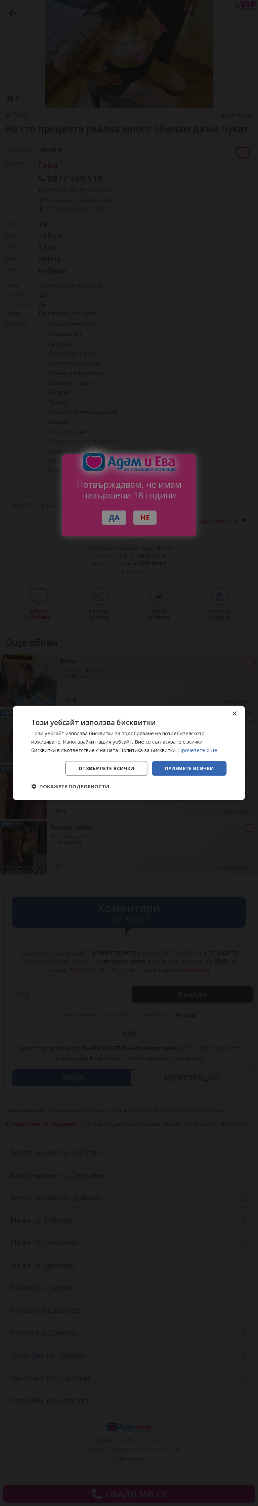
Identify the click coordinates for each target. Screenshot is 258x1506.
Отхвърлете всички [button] (106, 768)
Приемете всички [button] (189, 768)
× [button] (234, 713)
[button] (70, 786)
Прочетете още (197, 750)
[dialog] (129, 753)
